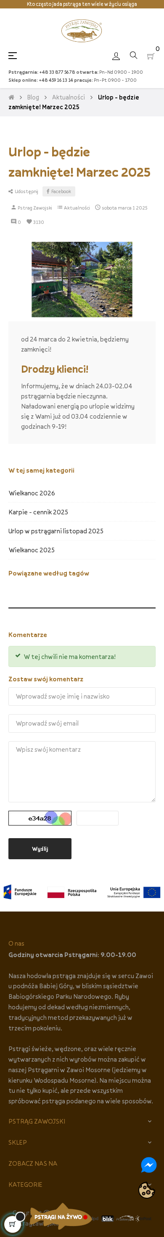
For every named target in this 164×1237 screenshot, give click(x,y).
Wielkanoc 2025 (31, 550)
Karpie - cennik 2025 (38, 512)
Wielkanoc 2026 (31, 493)
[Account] (116, 55)
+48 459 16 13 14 (56, 80)
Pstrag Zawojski (35, 207)
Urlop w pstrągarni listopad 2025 (55, 531)
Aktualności (77, 207)
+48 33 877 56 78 (57, 72)
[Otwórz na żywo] (61, 1216)
